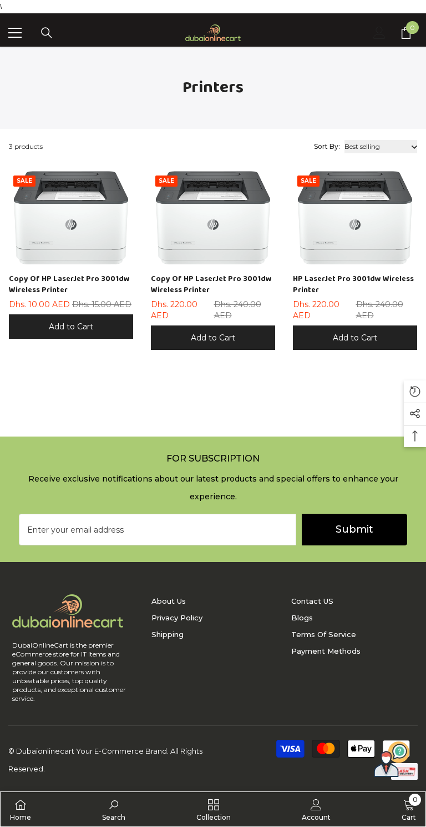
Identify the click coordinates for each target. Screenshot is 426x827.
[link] (113, 809)
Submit (354, 529)
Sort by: (327, 146)
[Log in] (379, 33)
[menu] (15, 32)
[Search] (46, 32)
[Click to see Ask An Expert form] (391, 759)
